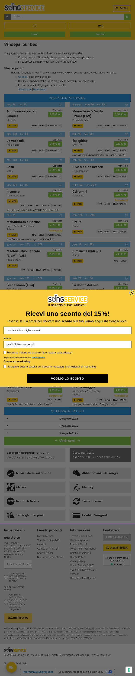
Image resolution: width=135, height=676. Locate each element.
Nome (7, 338)
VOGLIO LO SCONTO (67, 378)
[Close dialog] (132, 292)
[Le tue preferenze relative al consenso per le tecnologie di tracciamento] (129, 670)
